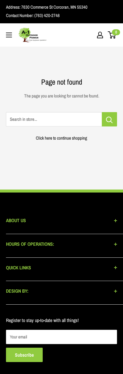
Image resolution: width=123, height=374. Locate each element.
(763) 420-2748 (46, 15)
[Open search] (88, 35)
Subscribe (24, 355)
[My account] (100, 35)
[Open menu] (9, 35)
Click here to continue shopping (61, 138)
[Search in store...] (109, 119)
